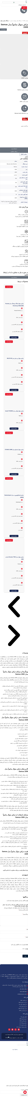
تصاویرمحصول (26, 157)
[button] (9, 287)
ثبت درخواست (24, 1094)
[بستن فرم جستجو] (26, 1)
